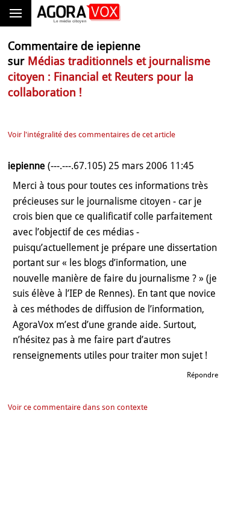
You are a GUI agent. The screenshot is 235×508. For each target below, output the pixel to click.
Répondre (202, 375)
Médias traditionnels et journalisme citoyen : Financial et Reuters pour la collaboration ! (109, 76)
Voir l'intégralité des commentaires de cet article (91, 134)
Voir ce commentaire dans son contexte (78, 407)
